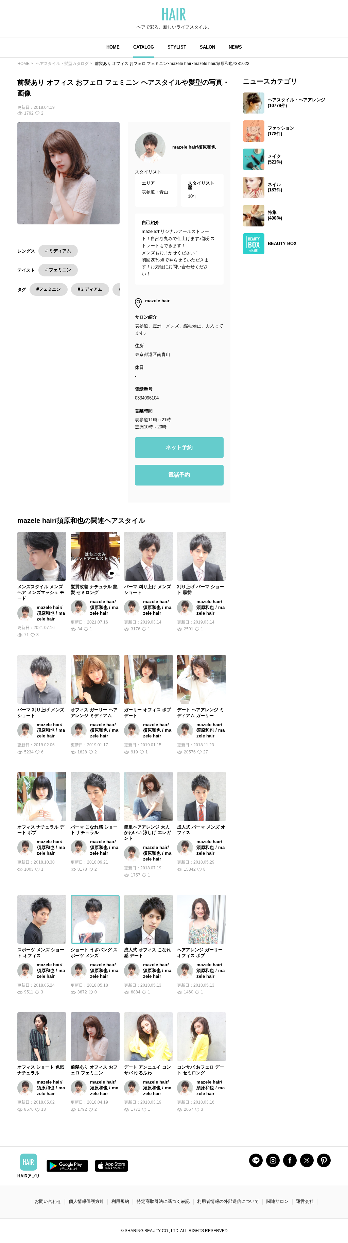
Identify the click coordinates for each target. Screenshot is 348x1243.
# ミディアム (58, 250)
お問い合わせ (48, 1201)
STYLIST (177, 47)
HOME (113, 47)
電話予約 (179, 475)
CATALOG (143, 47)
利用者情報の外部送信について (228, 1201)
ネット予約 (179, 447)
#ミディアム (90, 289)
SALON (207, 47)
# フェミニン (58, 269)
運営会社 (305, 1201)
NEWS (235, 47)
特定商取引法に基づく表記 (163, 1201)
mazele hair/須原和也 (194, 147)
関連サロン (277, 1201)
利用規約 (120, 1201)
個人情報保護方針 (86, 1201)
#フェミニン (48, 289)
